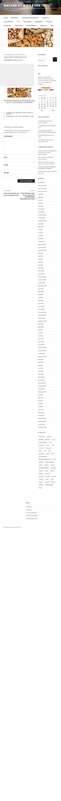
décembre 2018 (42, 347)
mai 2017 (40, 403)
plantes (52, 470)
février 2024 (41, 182)
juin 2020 (40, 294)
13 (55, 102)
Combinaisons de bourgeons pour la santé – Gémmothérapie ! (47, 152)
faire (49, 450)
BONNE (47, 439)
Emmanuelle (22, 54)
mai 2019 (40, 333)
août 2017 (40, 394)
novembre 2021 (42, 247)
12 (53, 102)
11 (50, 102)
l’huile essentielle (49, 462)
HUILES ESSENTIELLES (45, 459)
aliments (49, 436)
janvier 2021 (41, 274)
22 (42, 106)
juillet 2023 (41, 197)
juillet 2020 (41, 291)
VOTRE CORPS (49, 485)
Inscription (28, 506)
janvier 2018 (41, 380)
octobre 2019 (41, 318)
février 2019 (41, 341)
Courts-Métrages (8, 21)
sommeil (47, 482)
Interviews (49, 21)
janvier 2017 (41, 415)
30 (45, 108)
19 (53, 104)
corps (52, 445)
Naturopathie (18, 25)
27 (55, 106)
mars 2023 (41, 206)
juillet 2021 (40, 256)
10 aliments (42, 436)
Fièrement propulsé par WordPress (12, 527)
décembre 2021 (42, 244)
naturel (52, 465)
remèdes (41, 479)
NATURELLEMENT (44, 468)
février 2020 (41, 306)
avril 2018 (40, 371)
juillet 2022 (41, 226)
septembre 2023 (42, 191)
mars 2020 (41, 303)
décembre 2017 (42, 383)
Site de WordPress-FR (31, 518)
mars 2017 (40, 409)
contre (47, 445)
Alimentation (14, 17)
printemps (41, 476)
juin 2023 (40, 200)
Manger (47, 465)
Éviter (40, 487)
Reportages (43, 25)
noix (16, 116)
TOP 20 (53, 482)
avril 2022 (40, 235)
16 (44, 104)
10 (47, 102)
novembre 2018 (42, 350)
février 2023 (41, 209)
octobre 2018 (41, 353)
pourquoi (47, 473)
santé (52, 479)
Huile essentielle (43, 456)
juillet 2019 (41, 327)
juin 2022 (40, 229)
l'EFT (54, 459)
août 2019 (40, 324)
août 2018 (40, 359)
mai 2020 (40, 297)
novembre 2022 (42, 215)
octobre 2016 (41, 424)
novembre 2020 (42, 279)
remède (54, 476)
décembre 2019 (42, 312)
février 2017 (41, 412)
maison (41, 465)
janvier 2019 (41, 344)
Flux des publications (31, 512)
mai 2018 (40, 368)
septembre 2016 (42, 427)
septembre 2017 (42, 391)
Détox (40, 450)
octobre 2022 (41, 218)
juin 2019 (40, 330)
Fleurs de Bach (27, 21)
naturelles (53, 468)
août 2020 (40, 288)
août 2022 (40, 223)
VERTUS (41, 485)
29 (42, 108)
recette (48, 476)
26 (53, 106)
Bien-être (19, 112)
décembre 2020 (42, 277)
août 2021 (40, 253)
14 (39, 104)
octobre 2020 (41, 282)
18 (50, 104)
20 (55, 104)
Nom (6, 157)
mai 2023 (40, 203)
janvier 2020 (41, 309)
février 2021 (41, 271)
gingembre (41, 453)
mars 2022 (41, 238)
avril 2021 (40, 265)
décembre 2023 (42, 185)
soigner (41, 482)
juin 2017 (40, 400)
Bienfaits (41, 439)
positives (41, 473)
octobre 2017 (41, 389)
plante (46, 470)
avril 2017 (40, 406)
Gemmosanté (41, 150)
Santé (52, 25)
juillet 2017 (40, 397)
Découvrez (48, 448)
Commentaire (8, 136)
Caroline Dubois (43, 442)
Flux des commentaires (32, 515)
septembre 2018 (42, 356)
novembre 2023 (42, 188)
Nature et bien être (22, 5)
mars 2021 (40, 268)
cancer (53, 439)
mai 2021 (40, 262)
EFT (18, 21)
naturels (41, 470)
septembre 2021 (42, 250)
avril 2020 (40, 300)
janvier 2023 (41, 212)
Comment (41, 445)
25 (50, 106)
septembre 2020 (42, 285)
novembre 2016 (42, 421)
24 (47, 106)
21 (39, 106)
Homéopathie (38, 21)
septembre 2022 (42, 221)
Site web (6, 172)
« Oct (42, 110)
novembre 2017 (42, 386)
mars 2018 (41, 374)
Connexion (29, 509)
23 (45, 106)
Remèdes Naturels (31, 25)
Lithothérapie (7, 25)
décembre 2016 (42, 418)
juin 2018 (40, 365)
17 (47, 104)
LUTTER (41, 462)
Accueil (6, 17)
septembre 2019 (42, 321)
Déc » (53, 110)
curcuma (41, 448)
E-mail (6, 165)
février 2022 (41, 241)
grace (47, 453)
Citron (50, 442)
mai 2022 (40, 232)
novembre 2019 (42, 315)
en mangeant (10, 116)
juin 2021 (40, 259)
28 (39, 108)
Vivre (32, 116)
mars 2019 (41, 338)
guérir (52, 453)
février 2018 (41, 377)
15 (42, 104)
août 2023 (40, 194)
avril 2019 (40, 336)
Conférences (45, 17)
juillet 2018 (41, 362)
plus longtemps (24, 116)
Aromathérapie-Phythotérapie (30, 17)
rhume (47, 479)
